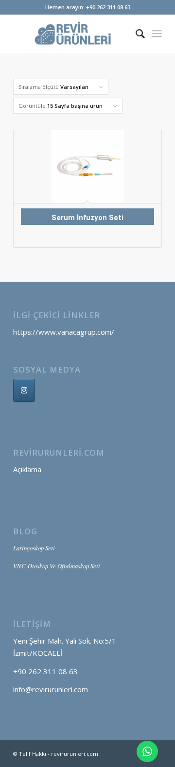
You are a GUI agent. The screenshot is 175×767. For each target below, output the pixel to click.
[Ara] (135, 33)
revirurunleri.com (74, 753)
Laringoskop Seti (34, 548)
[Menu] (157, 33)
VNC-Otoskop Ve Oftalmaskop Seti (56, 566)
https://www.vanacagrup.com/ (63, 332)
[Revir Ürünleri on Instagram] (24, 390)
